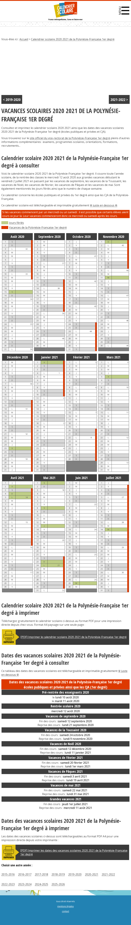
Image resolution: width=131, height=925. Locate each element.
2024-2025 (41, 884)
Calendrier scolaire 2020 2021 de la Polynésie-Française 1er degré (72, 39)
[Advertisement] (65, 69)
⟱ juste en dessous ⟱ (103, 205)
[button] (124, 10)
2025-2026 (58, 884)
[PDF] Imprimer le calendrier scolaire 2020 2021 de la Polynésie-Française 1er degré (73, 637)
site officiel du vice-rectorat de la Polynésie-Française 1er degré (70, 138)
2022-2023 (8, 884)
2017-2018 (41, 874)
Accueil (23, 39)
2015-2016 (8, 874)
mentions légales (65, 906)
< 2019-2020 (11, 99)
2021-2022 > (119, 99)
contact (65, 911)
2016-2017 (24, 874)
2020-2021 (91, 874)
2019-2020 (75, 874)
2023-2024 (24, 884)
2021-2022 (108, 874)
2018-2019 (58, 874)
